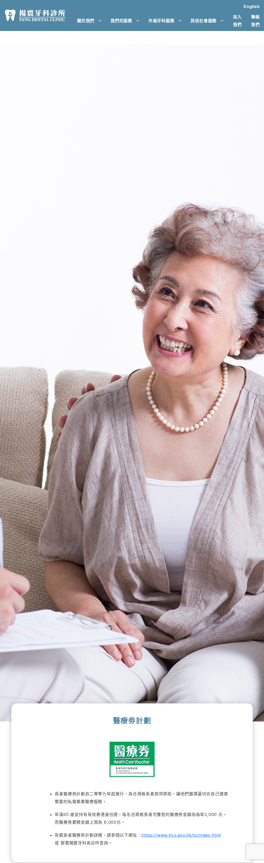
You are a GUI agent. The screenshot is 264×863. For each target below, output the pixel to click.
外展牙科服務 (161, 20)
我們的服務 (121, 20)
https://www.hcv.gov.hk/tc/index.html (181, 835)
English (252, 6)
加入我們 (237, 20)
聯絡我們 (255, 20)
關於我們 (85, 20)
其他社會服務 (204, 20)
